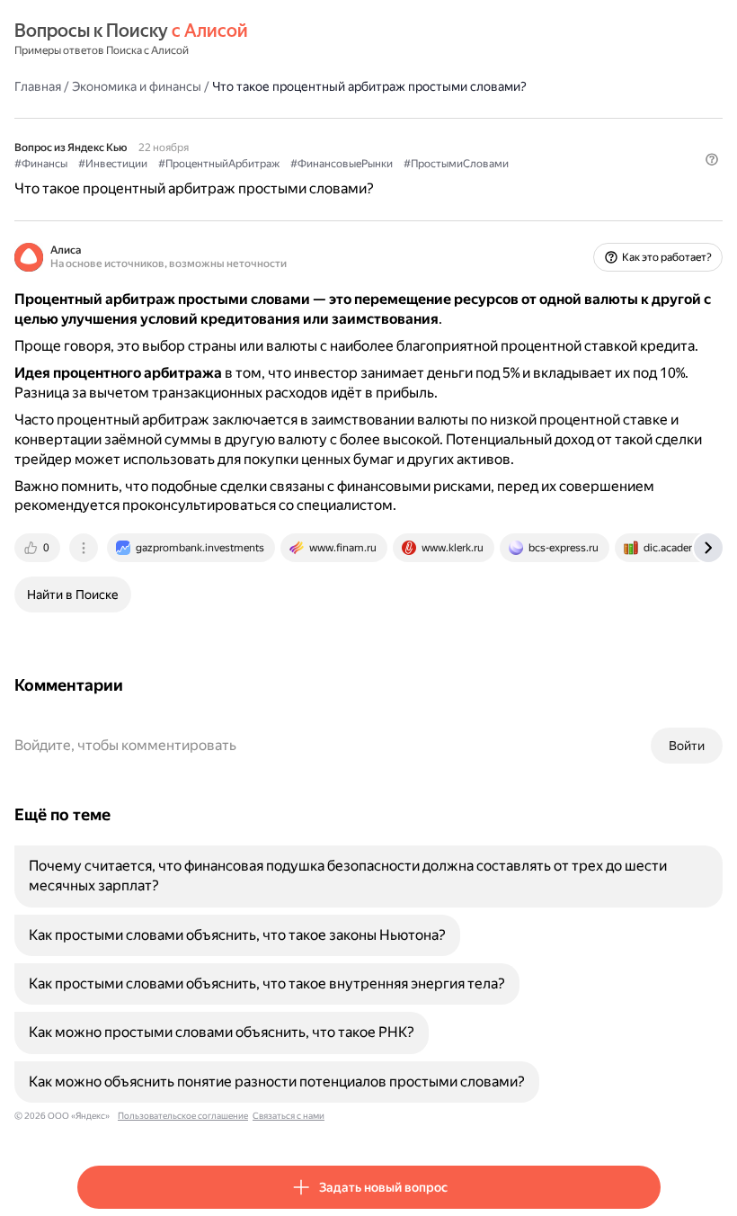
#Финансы (40, 163)
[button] (712, 159)
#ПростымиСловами (456, 163)
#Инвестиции (112, 163)
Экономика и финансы (136, 86)
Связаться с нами (288, 1116)
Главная (37, 86)
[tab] (38, 547)
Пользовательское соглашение (183, 1116)
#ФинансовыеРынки (341, 163)
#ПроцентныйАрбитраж (219, 163)
